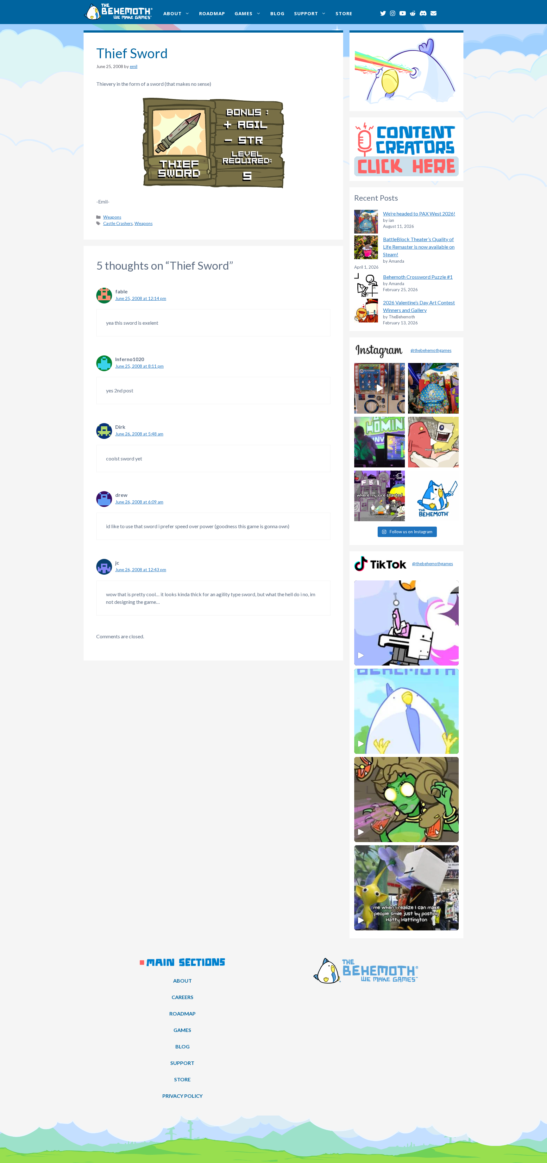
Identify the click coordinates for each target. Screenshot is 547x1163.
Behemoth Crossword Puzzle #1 (418, 277)
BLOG (277, 13)
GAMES (244, 13)
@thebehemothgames (431, 350)
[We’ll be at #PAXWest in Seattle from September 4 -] (433, 388)
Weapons (112, 217)
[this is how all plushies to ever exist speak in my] (433, 496)
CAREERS (182, 997)
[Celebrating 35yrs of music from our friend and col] (379, 442)
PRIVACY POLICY (182, 1096)
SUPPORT (306, 13)
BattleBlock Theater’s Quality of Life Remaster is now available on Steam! (419, 246)
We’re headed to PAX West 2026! (419, 213)
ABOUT (172, 13)
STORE (344, 13)
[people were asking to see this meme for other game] (379, 496)
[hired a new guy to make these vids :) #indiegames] (433, 442)
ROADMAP (212, 13)
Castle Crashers (118, 223)
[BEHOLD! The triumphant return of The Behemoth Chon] (379, 388)
